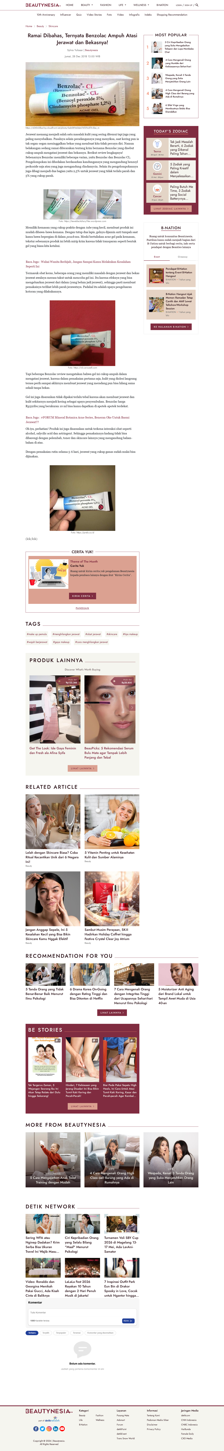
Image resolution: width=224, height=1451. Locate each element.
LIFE (121, 5)
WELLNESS (140, 5)
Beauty (40, 26)
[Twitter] (42, 1428)
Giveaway (182, 256)
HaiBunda (186, 1429)
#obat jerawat (93, 634)
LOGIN (179, 5)
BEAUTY (86, 5)
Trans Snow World (126, 1438)
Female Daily (187, 1433)
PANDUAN (82, 608)
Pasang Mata (123, 1415)
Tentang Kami (153, 1415)
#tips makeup (130, 634)
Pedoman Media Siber (158, 1420)
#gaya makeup (61, 642)
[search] (196, 5)
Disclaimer (152, 1424)
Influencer (65, 15)
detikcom (185, 1415)
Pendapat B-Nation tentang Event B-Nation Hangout (179, 272)
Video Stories (94, 15)
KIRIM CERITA (81, 596)
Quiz (78, 15)
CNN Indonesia (188, 1420)
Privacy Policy (154, 1429)
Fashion (99, 1415)
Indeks (148, 15)
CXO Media (187, 1438)
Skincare (53, 26)
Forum (120, 1424)
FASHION (105, 5)
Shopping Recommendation (172, 15)
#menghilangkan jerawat (66, 634)
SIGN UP (188, 5)
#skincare (112, 634)
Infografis (134, 15)
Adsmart (121, 1420)
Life (80, 1420)
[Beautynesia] (43, 5)
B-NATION (162, 5)
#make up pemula (37, 634)
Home (29, 26)
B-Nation (83, 1424)
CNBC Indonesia (189, 1424)
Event (157, 256)
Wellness (100, 1420)
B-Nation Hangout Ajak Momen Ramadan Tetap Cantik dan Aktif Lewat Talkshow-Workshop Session (179, 301)
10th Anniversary (46, 15)
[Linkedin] (55, 1428)
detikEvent (121, 1433)
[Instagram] (49, 1428)
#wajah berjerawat (37, 642)
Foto (109, 15)
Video (120, 15)
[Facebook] (36, 1428)
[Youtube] (62, 1428)
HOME (69, 5)
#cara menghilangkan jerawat (91, 642)
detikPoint (121, 1429)
